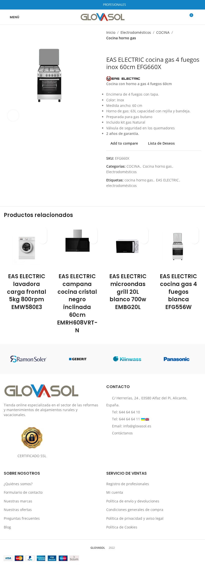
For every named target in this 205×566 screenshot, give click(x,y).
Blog (7, 527)
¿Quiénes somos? (18, 483)
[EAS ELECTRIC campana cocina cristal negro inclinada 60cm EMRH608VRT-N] (77, 247)
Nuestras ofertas (18, 509)
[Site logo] (102, 16)
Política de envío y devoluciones (132, 501)
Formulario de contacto (23, 492)
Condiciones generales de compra (134, 509)
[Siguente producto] (118, 48)
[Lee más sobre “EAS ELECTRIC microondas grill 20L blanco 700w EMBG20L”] (144, 239)
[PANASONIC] (176, 359)
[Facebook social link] (82, 5)
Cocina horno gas (121, 38)
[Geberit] (77, 359)
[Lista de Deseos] (42, 230)
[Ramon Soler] (28, 359)
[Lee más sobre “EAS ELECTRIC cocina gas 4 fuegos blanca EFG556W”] (194, 239)
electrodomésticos (121, 185)
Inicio (110, 32)
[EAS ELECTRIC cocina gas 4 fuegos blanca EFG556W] (179, 247)
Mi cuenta (114, 492)
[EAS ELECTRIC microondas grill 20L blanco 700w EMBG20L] (128, 247)
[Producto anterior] (108, 48)
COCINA (163, 32)
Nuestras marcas (18, 501)
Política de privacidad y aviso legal (135, 518)
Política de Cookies (121, 527)
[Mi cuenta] (199, 17)
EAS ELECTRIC (167, 180)
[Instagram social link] (88, 5)
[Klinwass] (127, 359)
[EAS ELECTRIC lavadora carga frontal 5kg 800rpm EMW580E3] (27, 247)
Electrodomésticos (135, 32)
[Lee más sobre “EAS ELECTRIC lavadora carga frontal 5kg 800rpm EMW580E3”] (42, 239)
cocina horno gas (138, 180)
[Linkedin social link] (95, 5)
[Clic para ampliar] (13, 115)
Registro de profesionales (127, 483)
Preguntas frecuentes (22, 518)
